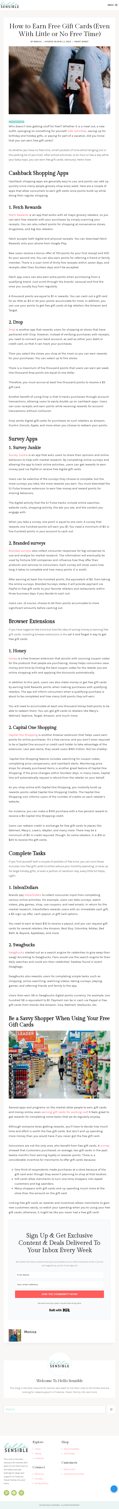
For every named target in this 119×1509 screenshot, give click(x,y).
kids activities (77, 131)
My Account (69, 1469)
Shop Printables (71, 1449)
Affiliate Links (16, 122)
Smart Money (81, 41)
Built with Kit (59, 1310)
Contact (39, 1478)
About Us (39, 1474)
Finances (39, 1458)
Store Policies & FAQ (74, 1474)
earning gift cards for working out (64, 1112)
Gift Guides (69, 1453)
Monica (38, 41)
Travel (37, 1449)
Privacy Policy (41, 1483)
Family (38, 1453)
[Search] (111, 1409)
